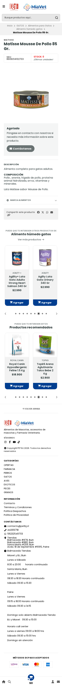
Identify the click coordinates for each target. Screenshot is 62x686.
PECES (7, 488)
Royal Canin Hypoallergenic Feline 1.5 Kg (17, 367)
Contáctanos (21, 149)
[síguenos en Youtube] (14, 442)
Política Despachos (15, 511)
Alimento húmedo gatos (29, 29)
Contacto (9, 503)
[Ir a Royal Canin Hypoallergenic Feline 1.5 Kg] (17, 345)
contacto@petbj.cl (18, 526)
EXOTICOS (9, 484)
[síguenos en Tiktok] (18, 442)
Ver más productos (29, 239)
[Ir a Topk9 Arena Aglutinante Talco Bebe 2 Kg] (45, 345)
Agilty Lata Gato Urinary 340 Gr (45, 280)
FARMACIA (9, 469)
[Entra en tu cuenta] (53, 681)
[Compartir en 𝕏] (42, 212)
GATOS (20, 25)
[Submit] (56, 17)
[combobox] (31, 17)
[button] (8, 215)
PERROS (8, 473)
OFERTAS (9, 465)
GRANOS (8, 492)
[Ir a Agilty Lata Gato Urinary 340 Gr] (45, 257)
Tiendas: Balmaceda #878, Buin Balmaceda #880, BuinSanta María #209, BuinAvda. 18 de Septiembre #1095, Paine (28, 542)
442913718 (13, 530)
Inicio (10, 25)
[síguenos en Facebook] (9, 442)
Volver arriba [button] (32, 409)
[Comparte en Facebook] (38, 212)
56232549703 (15, 534)
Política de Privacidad (16, 515)
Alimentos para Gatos (40, 25)
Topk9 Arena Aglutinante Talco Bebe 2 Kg (45, 369)
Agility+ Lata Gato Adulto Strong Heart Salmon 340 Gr (17, 281)
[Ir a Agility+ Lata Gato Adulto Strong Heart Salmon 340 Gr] (17, 257)
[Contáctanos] (58, 681)
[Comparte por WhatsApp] (47, 212)
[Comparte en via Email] (51, 212)
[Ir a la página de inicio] (4, 681)
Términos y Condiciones (18, 507)
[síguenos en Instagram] (5, 442)
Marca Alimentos (20, 200)
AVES (6, 481)
